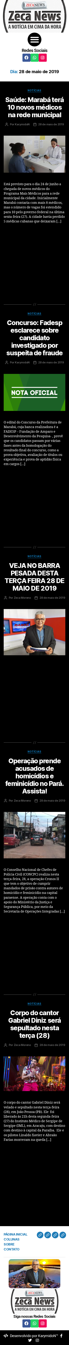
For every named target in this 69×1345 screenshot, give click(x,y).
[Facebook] (26, 58)
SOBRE (9, 1244)
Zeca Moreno (22, 597)
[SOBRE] (55, 1235)
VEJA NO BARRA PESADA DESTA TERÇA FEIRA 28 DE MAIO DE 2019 (34, 576)
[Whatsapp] (35, 58)
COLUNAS (12, 1239)
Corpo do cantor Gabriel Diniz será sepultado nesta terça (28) (34, 1024)
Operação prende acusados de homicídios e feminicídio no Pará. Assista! (34, 776)
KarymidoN (22, 124)
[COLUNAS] (47, 1235)
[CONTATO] (62, 1235)
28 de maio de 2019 (51, 124)
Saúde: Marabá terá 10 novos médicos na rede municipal (34, 107)
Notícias (34, 90)
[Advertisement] (34, 262)
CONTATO (12, 1249)
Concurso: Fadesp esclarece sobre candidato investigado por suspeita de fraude (34, 338)
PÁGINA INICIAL (15, 1234)
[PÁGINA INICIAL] (40, 1235)
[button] (34, 39)
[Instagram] (43, 58)
